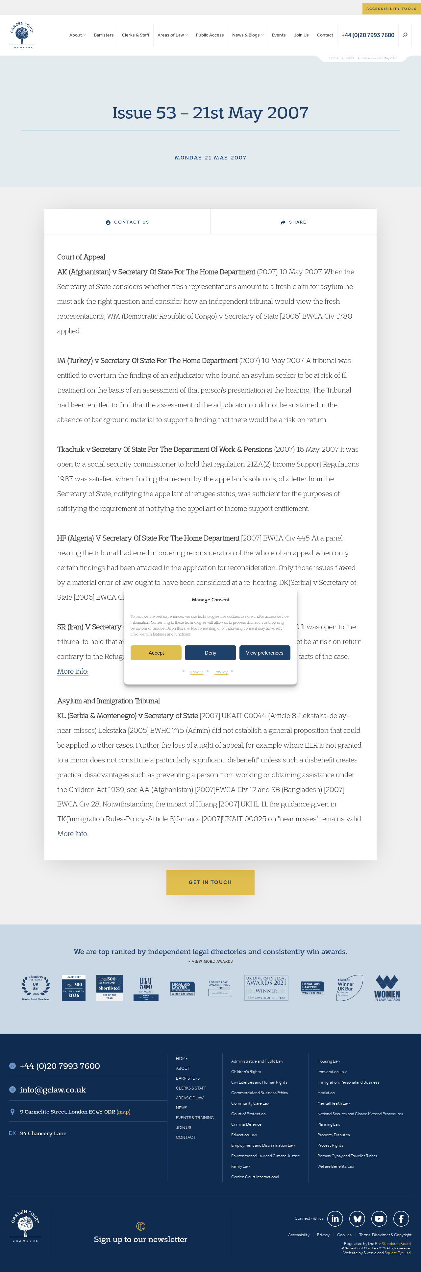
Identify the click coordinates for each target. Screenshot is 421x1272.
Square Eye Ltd (397, 1252)
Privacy (221, 672)
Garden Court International (255, 1176)
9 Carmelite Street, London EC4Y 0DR (75, 1111)
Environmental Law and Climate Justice (265, 1155)
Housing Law (328, 1061)
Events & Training (195, 1117)
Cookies (196, 672)
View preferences (265, 653)
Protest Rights (330, 1145)
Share (297, 222)
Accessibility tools (391, 9)
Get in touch (210, 882)
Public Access (210, 35)
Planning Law (328, 1124)
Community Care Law (250, 1103)
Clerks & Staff (135, 35)
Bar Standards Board (393, 1243)
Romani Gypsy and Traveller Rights (347, 1155)
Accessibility (299, 1234)
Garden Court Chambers (22, 35)
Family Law (240, 1166)
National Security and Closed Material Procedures (360, 1113)
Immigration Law (332, 1071)
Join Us (301, 35)
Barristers (104, 35)
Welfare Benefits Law (336, 1166)
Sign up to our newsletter (140, 1239)
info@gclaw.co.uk (53, 1089)
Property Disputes (333, 1134)
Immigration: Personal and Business (348, 1082)
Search (405, 35)
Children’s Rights (246, 1071)
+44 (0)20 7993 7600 (367, 35)
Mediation (326, 1092)
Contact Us (130, 222)
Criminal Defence (246, 1124)
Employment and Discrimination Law (263, 1145)
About (75, 35)
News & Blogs (246, 35)
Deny (210, 653)
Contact (325, 35)
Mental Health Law (333, 1103)
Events (279, 35)
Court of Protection (248, 1113)
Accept (156, 653)
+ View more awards (210, 961)
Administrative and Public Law (257, 1061)
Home (182, 1058)
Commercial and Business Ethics (259, 1092)
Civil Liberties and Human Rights (259, 1082)
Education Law (244, 1134)
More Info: (72, 671)
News (181, 1107)
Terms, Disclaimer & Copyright (385, 1234)
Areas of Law (171, 35)
